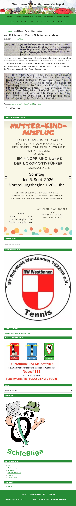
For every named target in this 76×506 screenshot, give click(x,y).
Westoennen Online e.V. (18, 500)
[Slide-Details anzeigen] (38, 178)
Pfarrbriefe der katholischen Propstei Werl (17, 333)
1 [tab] (32, 324)
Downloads (11, 486)
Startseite (9, 31)
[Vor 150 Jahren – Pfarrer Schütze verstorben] (38, 55)
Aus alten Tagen (22, 104)
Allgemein (13, 104)
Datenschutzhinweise (14, 473)
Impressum (11, 470)
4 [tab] (44, 324)
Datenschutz (45, 499)
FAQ (9, 465)
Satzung (10, 475)
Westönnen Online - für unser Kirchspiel (38, 4)
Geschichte (31, 104)
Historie (38, 104)
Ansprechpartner (13, 477)
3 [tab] (40, 324)
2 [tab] (36, 324)
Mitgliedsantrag (12, 468)
